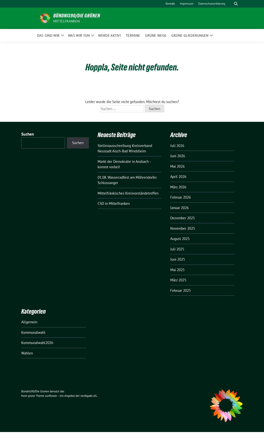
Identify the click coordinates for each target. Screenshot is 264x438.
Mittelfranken (66, 21)
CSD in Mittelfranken (114, 203)
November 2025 (182, 228)
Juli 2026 (177, 145)
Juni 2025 (177, 259)
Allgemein (29, 322)
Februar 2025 (180, 290)
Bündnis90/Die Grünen (76, 16)
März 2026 (178, 187)
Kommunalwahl (33, 332)
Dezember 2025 (182, 218)
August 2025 (180, 238)
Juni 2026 (177, 156)
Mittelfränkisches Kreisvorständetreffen (128, 193)
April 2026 (178, 176)
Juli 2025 (177, 249)
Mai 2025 (177, 269)
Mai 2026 (177, 166)
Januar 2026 (179, 207)
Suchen (27, 134)
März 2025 (178, 280)
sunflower (51, 396)
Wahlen (27, 353)
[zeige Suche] (236, 4)
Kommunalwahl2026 (37, 342)
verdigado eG (88, 396)
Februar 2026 (180, 197)
